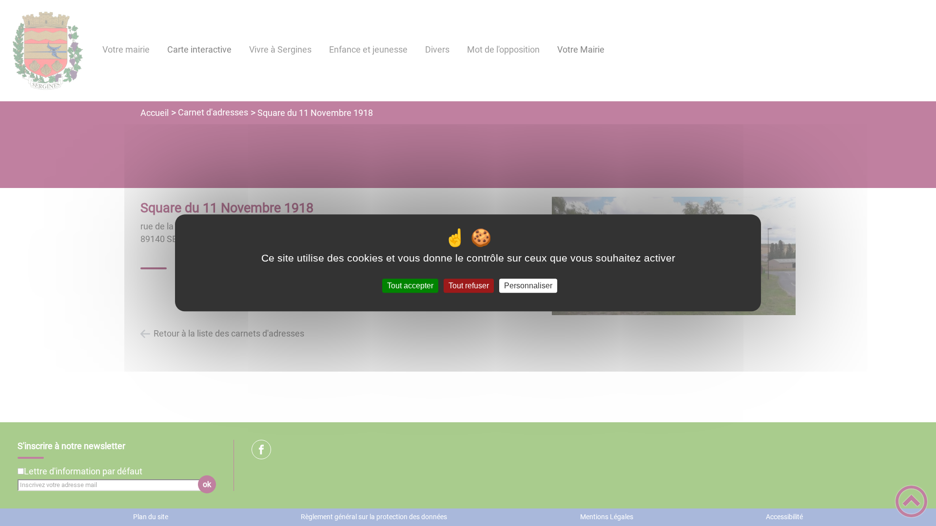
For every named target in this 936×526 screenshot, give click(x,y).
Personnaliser (528, 286)
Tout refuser (468, 286)
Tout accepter (410, 286)
